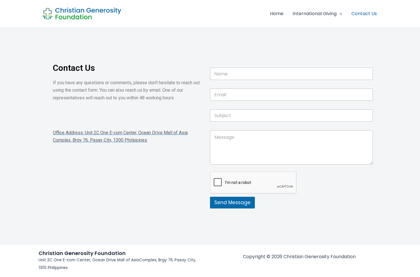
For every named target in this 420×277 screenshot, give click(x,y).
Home (276, 13)
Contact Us (364, 13)
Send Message (232, 202)
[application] (339, 13)
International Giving (315, 13)
